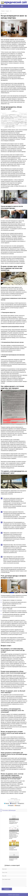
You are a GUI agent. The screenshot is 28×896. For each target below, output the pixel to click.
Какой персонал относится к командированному (13, 848)
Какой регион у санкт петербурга (13, 859)
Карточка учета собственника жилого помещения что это (13, 822)
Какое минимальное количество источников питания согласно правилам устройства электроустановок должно (14, 835)
